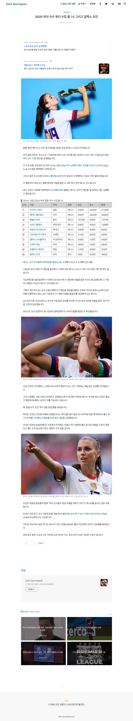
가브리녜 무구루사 (38, 234)
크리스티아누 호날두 (98, 513)
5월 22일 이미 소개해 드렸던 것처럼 (72, 165)
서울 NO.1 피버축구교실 (34, 65)
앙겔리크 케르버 (37, 249)
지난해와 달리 (57, 190)
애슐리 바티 (35, 219)
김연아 (29, 304)
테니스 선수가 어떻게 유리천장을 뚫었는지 (41, 262)
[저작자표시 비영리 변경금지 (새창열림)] (49, 543)
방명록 (92, 3)
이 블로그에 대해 (67, 3)
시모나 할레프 (36, 224)
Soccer (66, 12)
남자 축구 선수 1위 (79, 513)
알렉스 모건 (71, 147)
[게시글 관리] (32, 543)
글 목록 (81, 3)
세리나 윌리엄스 (51, 176)
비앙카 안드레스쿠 (38, 229)
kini (73, 717)
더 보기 (110, 614)
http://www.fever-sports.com (36, 61)
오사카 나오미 (95, 165)
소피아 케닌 (35, 244)
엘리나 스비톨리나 (38, 239)
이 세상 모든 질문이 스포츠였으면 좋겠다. (39, 584)
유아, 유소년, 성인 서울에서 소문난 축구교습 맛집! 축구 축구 (48, 68)
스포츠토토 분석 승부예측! (35, 46)
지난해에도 (39, 386)
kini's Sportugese (16, 4)
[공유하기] (28, 543)
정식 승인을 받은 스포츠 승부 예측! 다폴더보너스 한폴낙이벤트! (50, 49)
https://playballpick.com (34, 42)
